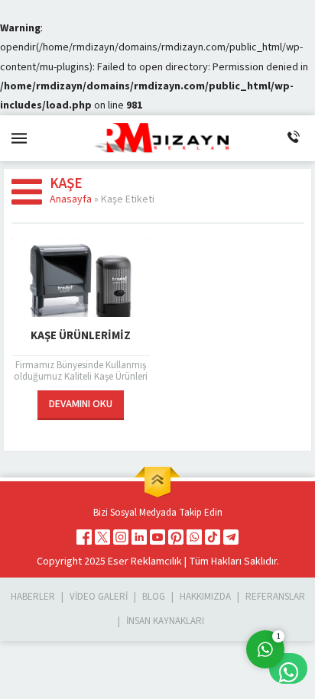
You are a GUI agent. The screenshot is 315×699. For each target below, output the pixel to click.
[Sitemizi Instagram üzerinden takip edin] (120, 537)
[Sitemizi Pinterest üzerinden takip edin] (175, 537)
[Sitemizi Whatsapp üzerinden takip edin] (194, 537)
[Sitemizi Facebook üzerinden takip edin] (84, 537)
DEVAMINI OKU (80, 404)
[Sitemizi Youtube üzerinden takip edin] (157, 537)
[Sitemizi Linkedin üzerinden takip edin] (139, 537)
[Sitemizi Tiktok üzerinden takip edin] (212, 537)
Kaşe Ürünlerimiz (81, 336)
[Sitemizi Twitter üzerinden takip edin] (102, 537)
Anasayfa (71, 199)
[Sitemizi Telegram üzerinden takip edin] (231, 537)
